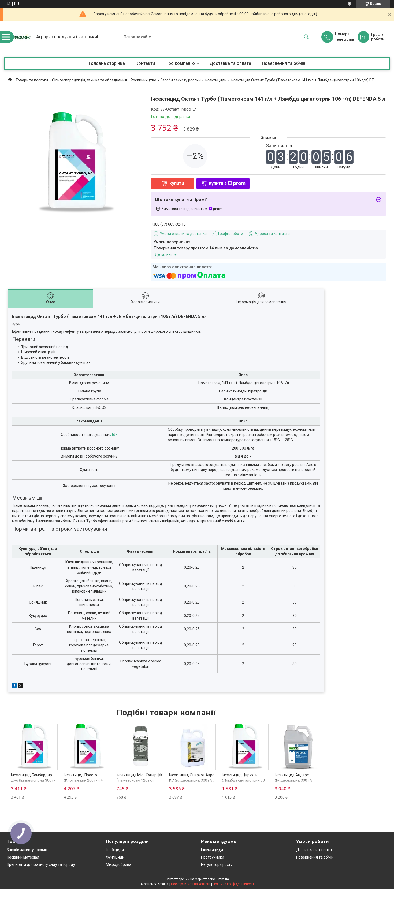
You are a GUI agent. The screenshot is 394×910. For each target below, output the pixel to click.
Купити (176, 183)
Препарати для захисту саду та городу (41, 864)
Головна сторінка (107, 63)
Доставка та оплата (230, 63)
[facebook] (14, 686)
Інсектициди (215, 80)
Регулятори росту (216, 864)
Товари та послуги (32, 80)
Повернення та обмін (283, 63)
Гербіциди (115, 850)
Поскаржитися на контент (190, 884)
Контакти (145, 63)
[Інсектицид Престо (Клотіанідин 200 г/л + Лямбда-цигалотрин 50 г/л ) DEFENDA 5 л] (87, 747)
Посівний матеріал (23, 857)
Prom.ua (223, 879)
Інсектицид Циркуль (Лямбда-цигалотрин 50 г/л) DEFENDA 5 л (243, 780)
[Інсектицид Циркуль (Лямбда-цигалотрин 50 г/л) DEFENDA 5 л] (245, 747)
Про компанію (180, 63)
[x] (20, 686)
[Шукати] (306, 37)
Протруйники (212, 857)
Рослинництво (143, 80)
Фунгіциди (115, 857)
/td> (113, 434)
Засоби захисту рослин (180, 80)
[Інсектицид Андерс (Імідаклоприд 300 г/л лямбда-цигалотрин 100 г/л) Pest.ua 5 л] (298, 747)
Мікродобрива (118, 864)
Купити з (218, 183)
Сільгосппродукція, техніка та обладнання (89, 80)
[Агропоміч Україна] (18, 37)
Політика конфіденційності (233, 884)
